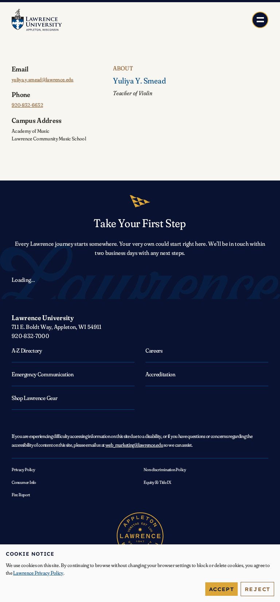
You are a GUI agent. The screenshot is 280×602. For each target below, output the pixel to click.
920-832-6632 (27, 105)
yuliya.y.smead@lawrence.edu (43, 79)
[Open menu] (260, 20)
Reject (257, 589)
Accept (221, 589)
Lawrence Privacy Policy (38, 573)
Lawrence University (43, 317)
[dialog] (140, 573)
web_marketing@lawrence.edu (134, 445)
